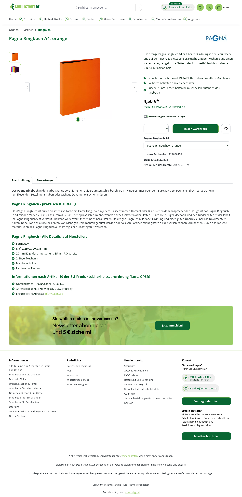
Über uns (14, 406)
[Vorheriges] (27, 87)
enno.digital (132, 492)
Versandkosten (129, 455)
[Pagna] (216, 39)
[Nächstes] (134, 87)
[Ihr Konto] (209, 7)
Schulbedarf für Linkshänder (25, 397)
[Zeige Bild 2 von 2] (83, 119)
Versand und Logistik (135, 384)
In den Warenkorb (195, 129)
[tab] (20, 180)
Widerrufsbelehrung (78, 379)
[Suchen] (138, 7)
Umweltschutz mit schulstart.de (141, 389)
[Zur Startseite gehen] (26, 7)
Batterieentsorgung (77, 384)
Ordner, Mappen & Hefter (23, 383)
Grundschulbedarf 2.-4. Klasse (26, 393)
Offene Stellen (17, 416)
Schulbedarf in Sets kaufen (24, 402)
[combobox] (105, 7)
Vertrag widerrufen (206, 401)
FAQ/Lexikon (131, 375)
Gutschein (129, 393)
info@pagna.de (54, 294)
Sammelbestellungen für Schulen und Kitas (148, 398)
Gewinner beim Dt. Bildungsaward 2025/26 (32, 411)
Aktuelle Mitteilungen (136, 370)
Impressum (73, 375)
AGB (69, 370)
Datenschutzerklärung (79, 366)
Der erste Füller (17, 379)
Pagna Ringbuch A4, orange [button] (164, 145)
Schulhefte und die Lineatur (24, 374)
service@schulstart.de (203, 388)
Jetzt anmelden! (172, 325)
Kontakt (128, 402)
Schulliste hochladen (206, 436)
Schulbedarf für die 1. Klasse (25, 388)
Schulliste (129, 366)
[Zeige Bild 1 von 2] (78, 119)
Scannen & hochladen (180, 7)
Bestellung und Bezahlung (138, 379)
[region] (73, 87)
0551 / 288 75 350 (200, 376)
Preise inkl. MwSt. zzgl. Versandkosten (164, 106)
